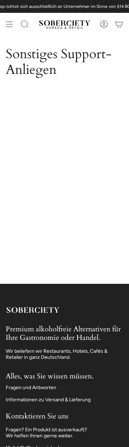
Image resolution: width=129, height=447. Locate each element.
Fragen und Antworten (31, 388)
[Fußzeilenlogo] (32, 310)
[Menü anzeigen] (9, 24)
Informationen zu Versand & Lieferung (48, 400)
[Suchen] (24, 24)
